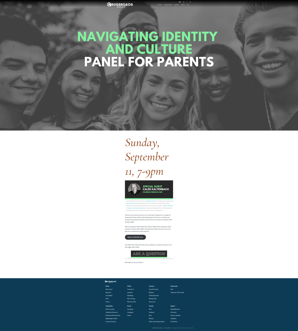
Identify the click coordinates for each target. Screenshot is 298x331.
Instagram (130, 312)
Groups (151, 306)
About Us (108, 292)
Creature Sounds (111, 321)
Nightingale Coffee (111, 318)
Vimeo (129, 315)
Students (151, 312)
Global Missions (175, 309)
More (187, 5)
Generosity (174, 286)
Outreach (173, 312)
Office (129, 286)
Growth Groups (153, 289)
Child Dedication (154, 295)
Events (108, 302)
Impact (172, 306)
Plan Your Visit (131, 302)
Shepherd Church (151, 201)
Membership (153, 298)
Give (171, 289)
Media (160, 4)
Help (183, 4)
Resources (152, 302)
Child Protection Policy (157, 328)
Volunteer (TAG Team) (177, 292)
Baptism (151, 292)
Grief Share (173, 321)
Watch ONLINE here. (135, 237)
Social (129, 306)
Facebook (130, 309)
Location (130, 292)
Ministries (168, 4)
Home (107, 286)
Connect (151, 286)
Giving (176, 4)
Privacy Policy (167, 328)
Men (150, 315)
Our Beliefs (109, 295)
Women (151, 318)
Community (109, 306)
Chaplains (173, 318)
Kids (150, 309)
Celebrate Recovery (112, 312)
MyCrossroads (110, 309)
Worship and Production (113, 315)
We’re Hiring (131, 298)
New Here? (109, 289)
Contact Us (130, 289)
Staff (107, 298)
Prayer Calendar (175, 315)
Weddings (130, 295)
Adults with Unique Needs (157, 321)
